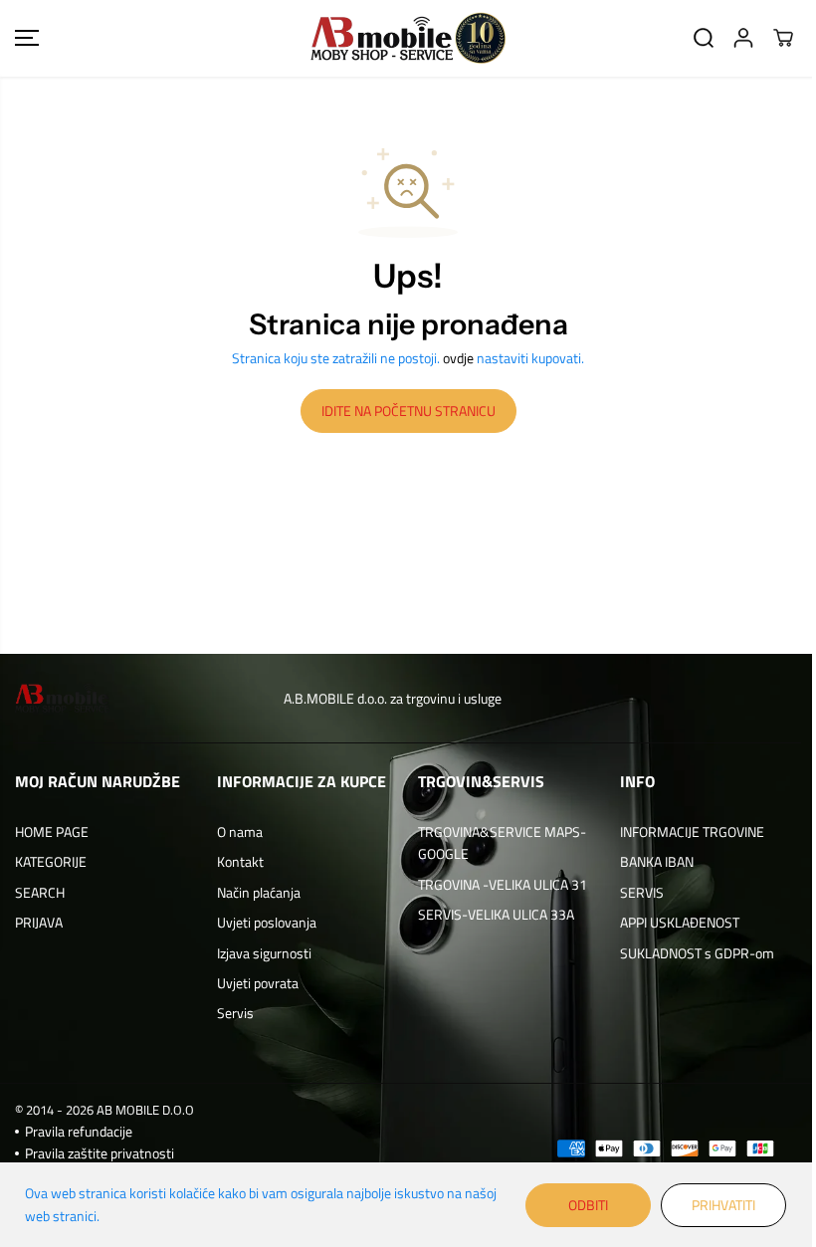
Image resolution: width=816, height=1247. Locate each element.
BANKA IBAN (657, 861)
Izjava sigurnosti (264, 952)
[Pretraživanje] (703, 38)
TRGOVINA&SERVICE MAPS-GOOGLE (502, 842)
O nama (240, 831)
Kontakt (240, 861)
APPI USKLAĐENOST (679, 922)
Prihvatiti (723, 1204)
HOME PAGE (52, 831)
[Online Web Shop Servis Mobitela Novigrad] (408, 38)
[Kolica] (783, 38)
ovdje (458, 357)
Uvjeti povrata (258, 982)
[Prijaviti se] (743, 38)
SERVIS (642, 892)
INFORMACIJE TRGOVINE (692, 831)
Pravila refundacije (78, 1131)
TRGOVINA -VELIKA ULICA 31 (502, 884)
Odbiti (588, 1204)
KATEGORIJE (51, 861)
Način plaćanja (259, 892)
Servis (235, 1012)
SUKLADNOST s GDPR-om (697, 952)
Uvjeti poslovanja (266, 922)
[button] (27, 38)
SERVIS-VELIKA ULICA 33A (496, 914)
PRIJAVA (39, 922)
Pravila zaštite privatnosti (99, 1153)
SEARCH (40, 892)
